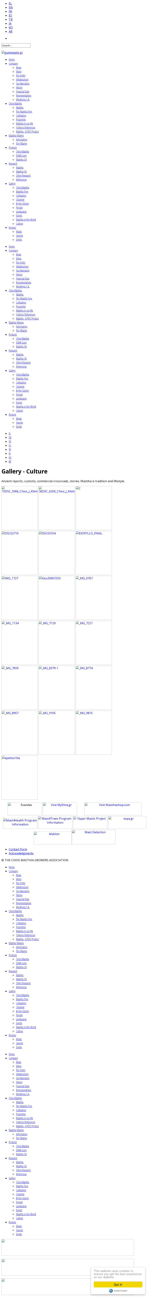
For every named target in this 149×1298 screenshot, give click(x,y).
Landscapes (21, 212)
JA (10, 23)
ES (10, 15)
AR (10, 31)
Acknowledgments (21, 853)
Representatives (23, 95)
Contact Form (18, 849)
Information (21, 140)
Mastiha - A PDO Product (27, 132)
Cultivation (21, 116)
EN (11, 7)
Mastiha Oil (21, 160)
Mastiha (19, 107)
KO (11, 27)
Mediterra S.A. (23, 99)
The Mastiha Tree (24, 112)
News (18, 67)
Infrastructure (22, 79)
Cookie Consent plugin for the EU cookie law (118, 1291)
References (21, 180)
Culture (19, 224)
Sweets (19, 236)
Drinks (19, 240)
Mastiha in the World (26, 220)
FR (10, 11)
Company (13, 63)
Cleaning (20, 200)
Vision (18, 71)
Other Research (23, 176)
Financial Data (22, 91)
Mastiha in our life (24, 124)
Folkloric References (25, 128)
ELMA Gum (21, 156)
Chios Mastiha (15, 103)
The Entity (20, 75)
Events (19, 216)
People (19, 208)
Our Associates (22, 83)
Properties (21, 120)
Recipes (12, 228)
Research (13, 164)
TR (11, 19)
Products (13, 148)
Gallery (12, 184)
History (19, 87)
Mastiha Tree (22, 192)
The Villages (21, 144)
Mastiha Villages (16, 136)
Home (12, 59)
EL (10, 3)
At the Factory (22, 204)
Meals (19, 232)
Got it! (118, 1284)
